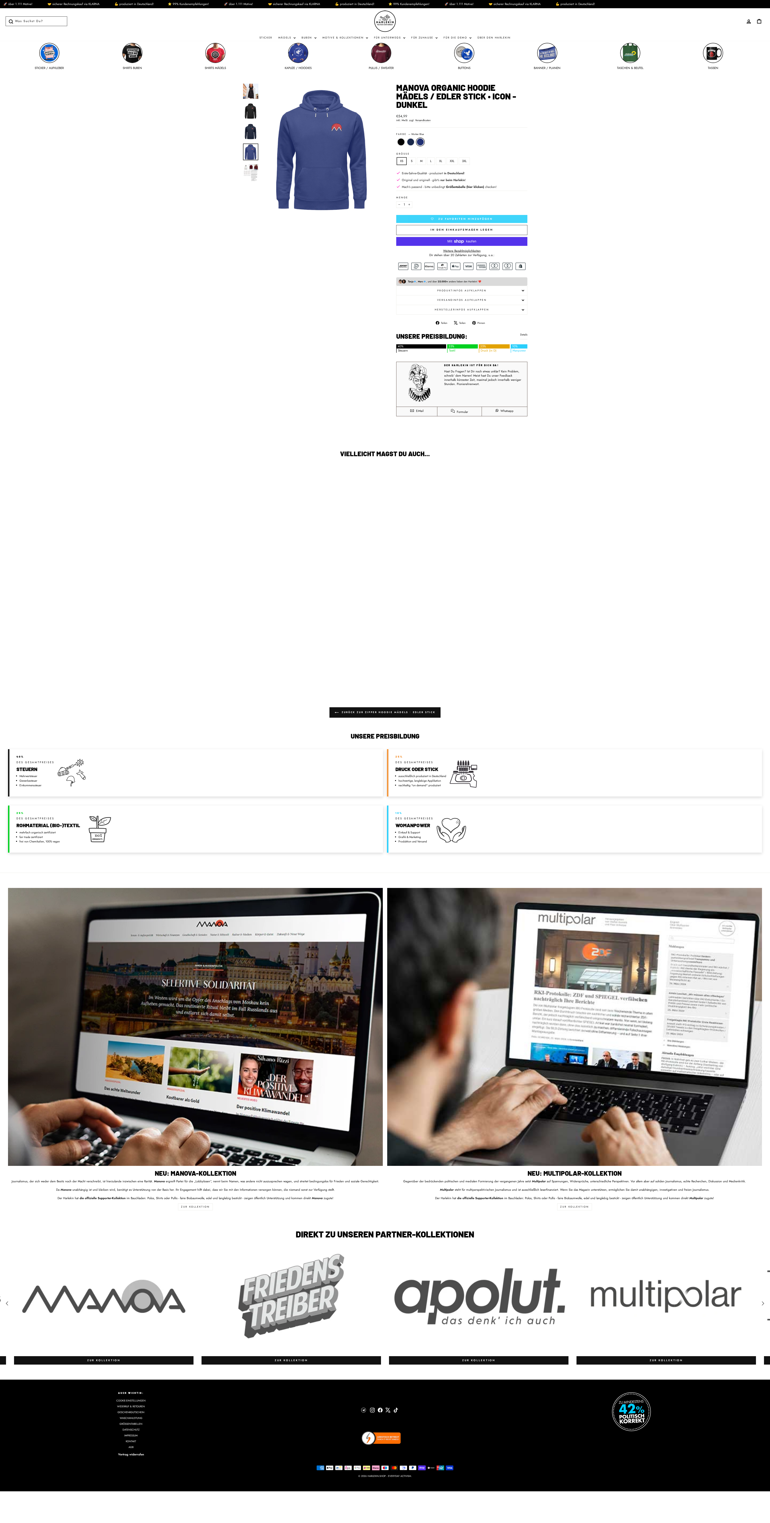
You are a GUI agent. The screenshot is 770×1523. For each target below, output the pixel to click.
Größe (403, 154)
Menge (402, 197)
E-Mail (419, 411)
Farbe (410, 134)
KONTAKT (131, 1441)
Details (523, 334)
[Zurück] (7, 1303)
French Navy (411, 142)
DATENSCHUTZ (131, 1430)
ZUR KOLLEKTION (195, 1207)
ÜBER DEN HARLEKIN (494, 38)
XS (401, 161)
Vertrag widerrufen (131, 1454)
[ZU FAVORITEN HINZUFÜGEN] (13, 472)
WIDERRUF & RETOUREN (131, 1406)
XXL (452, 161)
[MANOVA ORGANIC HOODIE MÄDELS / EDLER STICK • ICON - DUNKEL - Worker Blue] (106, 673)
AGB (131, 1447)
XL (440, 161)
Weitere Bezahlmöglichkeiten (462, 251)
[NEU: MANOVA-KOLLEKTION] (195, 1027)
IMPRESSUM (131, 1435)
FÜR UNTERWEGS (388, 38)
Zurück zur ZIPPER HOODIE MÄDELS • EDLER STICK (388, 712)
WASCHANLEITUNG (131, 1418)
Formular (462, 412)
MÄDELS (285, 38)
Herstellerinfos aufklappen (462, 309)
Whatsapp (506, 411)
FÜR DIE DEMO (456, 38)
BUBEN (307, 38)
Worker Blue (420, 142)
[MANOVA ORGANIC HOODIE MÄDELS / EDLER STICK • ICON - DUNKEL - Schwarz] (95, 673)
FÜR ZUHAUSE (423, 38)
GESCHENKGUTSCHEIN (131, 1412)
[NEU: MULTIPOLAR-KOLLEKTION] (574, 1027)
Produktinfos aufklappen (461, 290)
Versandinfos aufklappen (462, 300)
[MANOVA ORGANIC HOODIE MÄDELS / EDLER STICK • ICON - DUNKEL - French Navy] (100, 673)
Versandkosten (423, 120)
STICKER (265, 38)
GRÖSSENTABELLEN (131, 1424)
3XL (464, 161)
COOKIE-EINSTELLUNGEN (131, 1400)
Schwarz (401, 142)
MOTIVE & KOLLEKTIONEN (343, 38)
